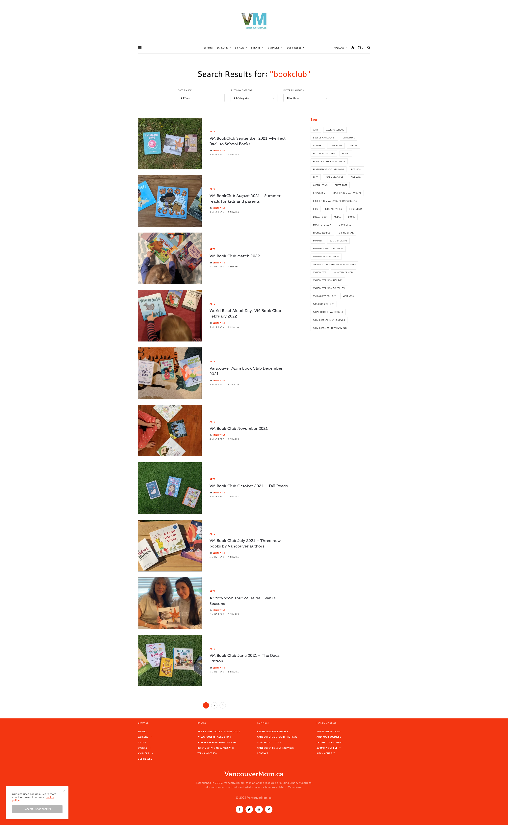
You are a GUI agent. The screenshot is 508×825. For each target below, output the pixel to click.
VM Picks (273, 47)
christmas (349, 137)
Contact (262, 753)
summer (317, 240)
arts (315, 129)
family (346, 153)
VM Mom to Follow (324, 296)
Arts (212, 131)
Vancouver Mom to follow (329, 288)
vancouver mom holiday (328, 280)
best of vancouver (324, 137)
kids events (355, 208)
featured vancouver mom (328, 169)
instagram (319, 193)
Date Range (185, 90)
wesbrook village (323, 303)
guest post (341, 185)
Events (255, 47)
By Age (239, 47)
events (353, 145)
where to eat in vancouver (329, 319)
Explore (222, 47)
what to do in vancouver (328, 311)
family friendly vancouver (329, 161)
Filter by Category (242, 90)
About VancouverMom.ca (274, 731)
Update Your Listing (329, 742)
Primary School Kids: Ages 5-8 (217, 742)
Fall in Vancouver (324, 153)
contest (317, 145)
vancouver (319, 272)
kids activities (333, 208)
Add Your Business (329, 736)
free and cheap (334, 177)
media (337, 216)
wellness (348, 296)
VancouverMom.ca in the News (277, 736)
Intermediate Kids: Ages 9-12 (215, 747)
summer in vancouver (326, 256)
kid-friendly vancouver (347, 193)
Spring (208, 47)
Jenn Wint (219, 150)
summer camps (338, 240)
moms (351, 216)
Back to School (335, 129)
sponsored (345, 224)
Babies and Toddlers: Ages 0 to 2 (218, 731)
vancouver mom (343, 272)
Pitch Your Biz (326, 753)
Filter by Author (293, 90)
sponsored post (322, 232)
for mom (356, 169)
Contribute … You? (269, 742)
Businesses (294, 47)
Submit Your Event (329, 747)
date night (336, 145)
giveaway (356, 177)
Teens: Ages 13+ (207, 753)
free (315, 177)
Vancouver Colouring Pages (275, 747)
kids (315, 208)
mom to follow (322, 224)
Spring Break (346, 232)
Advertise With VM (329, 731)
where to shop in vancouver (330, 327)
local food (320, 216)
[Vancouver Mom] (254, 21)
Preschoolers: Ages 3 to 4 (214, 736)
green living (320, 185)
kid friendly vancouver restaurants (335, 200)
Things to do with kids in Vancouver (334, 264)
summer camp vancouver (328, 248)
